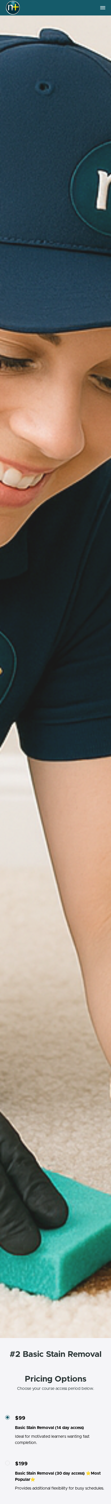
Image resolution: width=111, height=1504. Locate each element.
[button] (103, 8)
